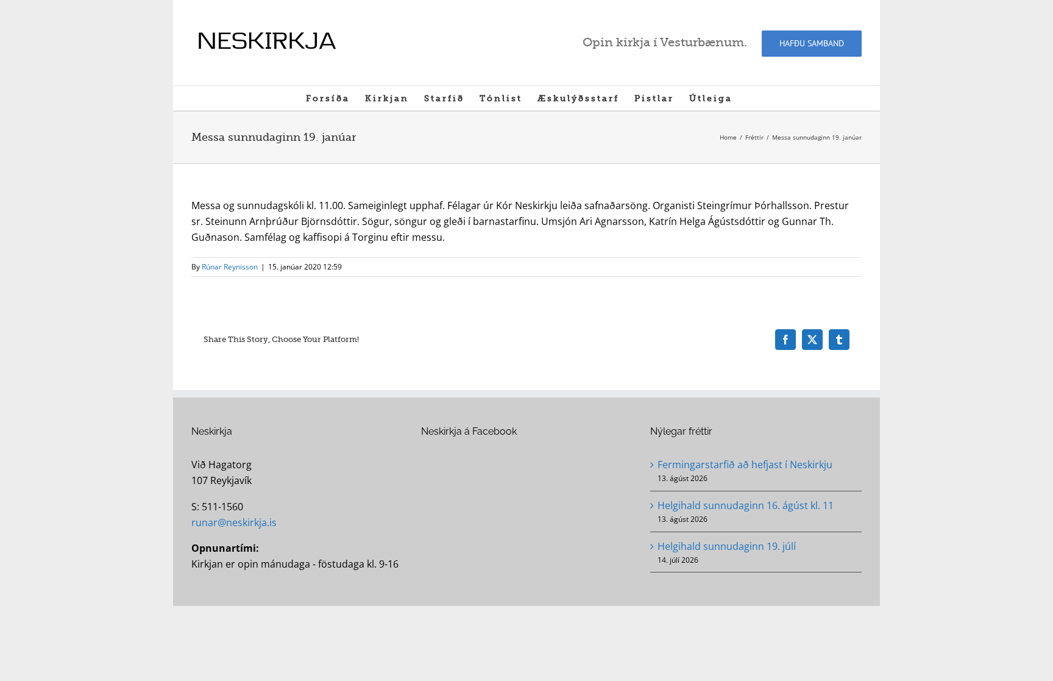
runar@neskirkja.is (234, 522)
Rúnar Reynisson (230, 267)
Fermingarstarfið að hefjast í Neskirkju (745, 464)
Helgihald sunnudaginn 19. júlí (727, 546)
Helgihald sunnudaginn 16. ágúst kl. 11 (746, 505)
